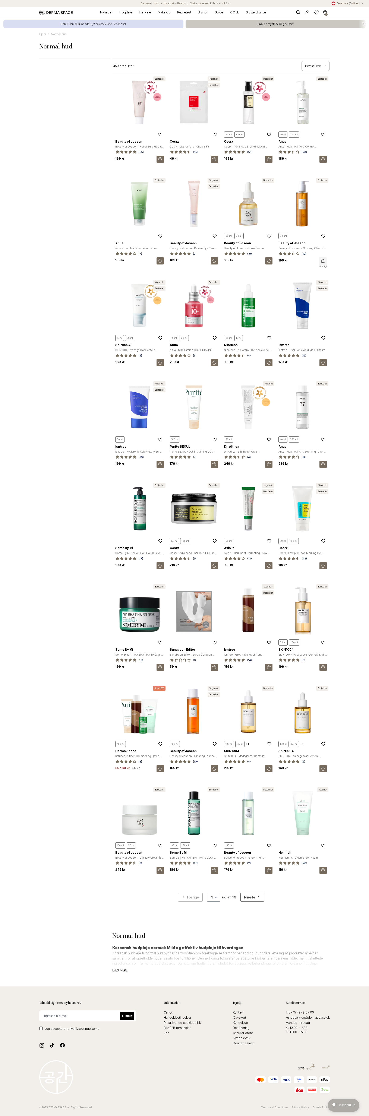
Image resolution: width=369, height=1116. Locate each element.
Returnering (241, 1028)
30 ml (229, 134)
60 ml (229, 236)
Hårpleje (145, 12)
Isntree (284, 345)
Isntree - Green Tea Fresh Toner (243, 654)
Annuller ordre (243, 1033)
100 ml (239, 134)
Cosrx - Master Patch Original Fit (189, 146)
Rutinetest (184, 12)
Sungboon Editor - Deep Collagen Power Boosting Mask (191, 656)
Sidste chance (256, 12)
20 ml (283, 134)
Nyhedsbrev (241, 1038)
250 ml (294, 439)
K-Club (234, 12)
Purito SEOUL (180, 446)
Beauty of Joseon (128, 141)
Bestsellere (313, 66)
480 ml (120, 744)
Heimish (284, 852)
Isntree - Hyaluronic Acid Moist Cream (301, 350)
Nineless (231, 345)
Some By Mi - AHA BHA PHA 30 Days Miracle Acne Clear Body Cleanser (138, 554)
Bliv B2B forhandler (177, 1028)
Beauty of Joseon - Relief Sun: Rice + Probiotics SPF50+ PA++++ (138, 148)
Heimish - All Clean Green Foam (298, 857)
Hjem (42, 34)
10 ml (174, 338)
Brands (203, 12)
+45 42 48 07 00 (302, 1012)
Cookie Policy (321, 1107)
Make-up (164, 12)
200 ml (294, 134)
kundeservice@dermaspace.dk (308, 1017)
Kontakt (238, 1012)
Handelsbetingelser (177, 1017)
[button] (325, 12)
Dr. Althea (231, 446)
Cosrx (174, 141)
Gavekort (239, 1017)
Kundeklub (240, 1022)
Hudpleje (125, 12)
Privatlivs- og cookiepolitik (182, 1022)
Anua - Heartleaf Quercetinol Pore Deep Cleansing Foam (136, 250)
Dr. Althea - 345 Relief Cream (241, 451)
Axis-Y (229, 548)
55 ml (240, 744)
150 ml (293, 541)
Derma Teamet (243, 1043)
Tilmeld (127, 1016)
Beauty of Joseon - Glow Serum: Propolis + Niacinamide (244, 250)
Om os (168, 1012)
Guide (219, 12)
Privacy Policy (300, 1107)
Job (166, 1033)
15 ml (119, 338)
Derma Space (125, 751)
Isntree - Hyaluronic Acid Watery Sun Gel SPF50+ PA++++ (137, 453)
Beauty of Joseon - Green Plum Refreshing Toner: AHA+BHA (243, 859)
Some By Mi (124, 548)
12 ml (238, 338)
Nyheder (106, 12)
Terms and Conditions (274, 1107)
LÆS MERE (120, 970)
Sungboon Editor (182, 649)
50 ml (130, 338)
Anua (282, 141)
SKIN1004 (122, 345)
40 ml (283, 439)
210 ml (283, 236)
